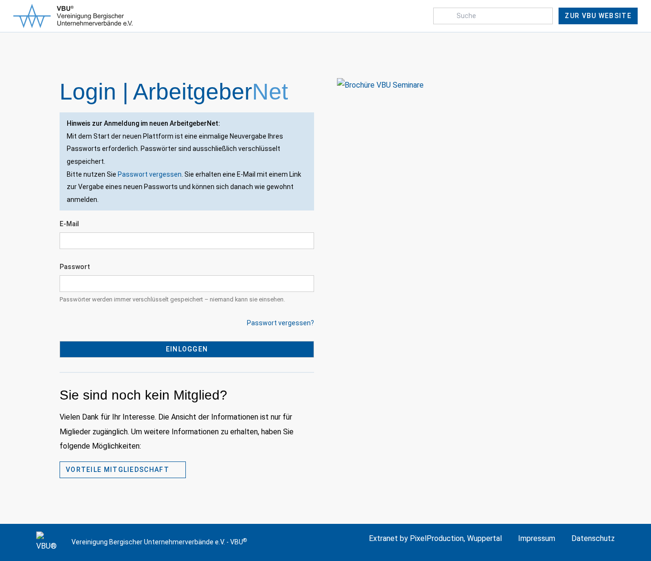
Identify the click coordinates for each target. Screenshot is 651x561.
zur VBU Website (598, 16)
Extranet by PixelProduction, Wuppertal (435, 538)
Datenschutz (593, 538)
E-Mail (69, 224)
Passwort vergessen (150, 174)
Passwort (75, 266)
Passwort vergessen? (280, 323)
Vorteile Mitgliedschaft (118, 469)
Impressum (536, 538)
